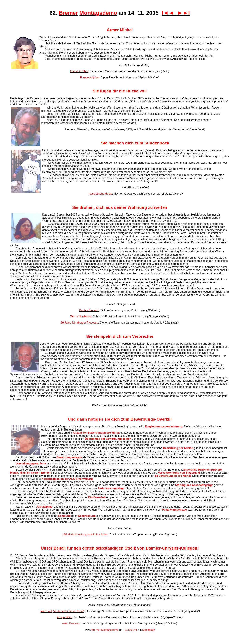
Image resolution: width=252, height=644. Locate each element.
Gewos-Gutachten (103, 214)
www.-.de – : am (120, 629)
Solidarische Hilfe (135, 405)
